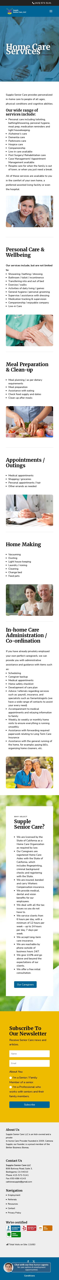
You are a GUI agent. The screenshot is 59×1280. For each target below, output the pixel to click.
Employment (14, 1195)
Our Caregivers (25, 984)
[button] (28, 1275)
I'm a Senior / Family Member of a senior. (23, 1080)
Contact (11, 1208)
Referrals (12, 1199)
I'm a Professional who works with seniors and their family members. (26, 1091)
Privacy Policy (14, 1212)
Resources (13, 1203)
